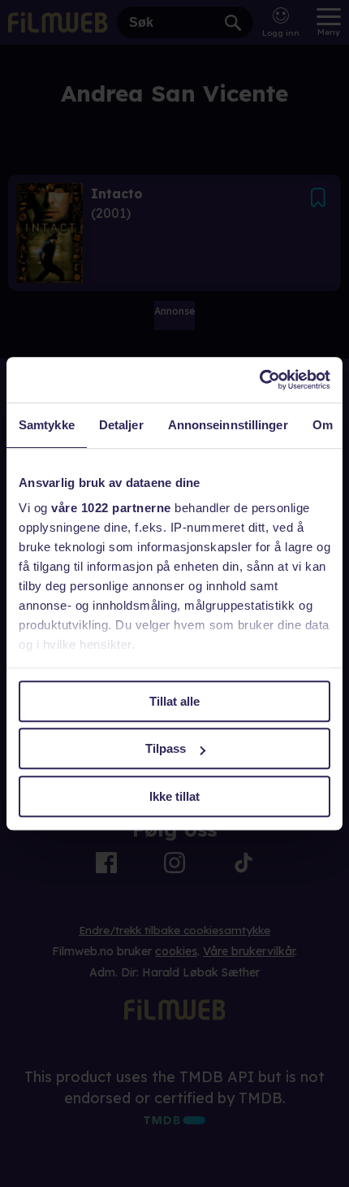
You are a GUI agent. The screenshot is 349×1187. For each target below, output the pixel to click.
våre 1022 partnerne (111, 508)
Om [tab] (322, 425)
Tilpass (165, 748)
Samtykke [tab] (47, 425)
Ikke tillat (174, 796)
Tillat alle (174, 701)
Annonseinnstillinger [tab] (228, 425)
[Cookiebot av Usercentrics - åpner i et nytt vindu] (259, 379)
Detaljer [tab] (121, 425)
